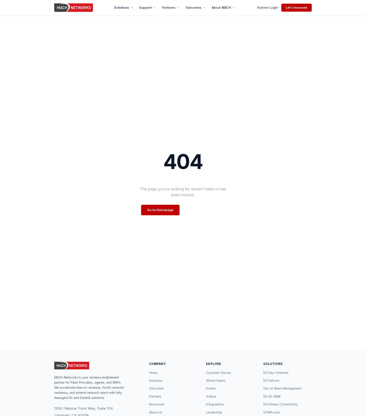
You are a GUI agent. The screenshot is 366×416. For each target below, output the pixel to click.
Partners (169, 7)
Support (145, 7)
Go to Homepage (160, 210)
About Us (155, 412)
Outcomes (194, 7)
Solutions (121, 7)
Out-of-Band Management (282, 388)
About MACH (221, 7)
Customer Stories (218, 372)
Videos (211, 396)
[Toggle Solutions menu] (131, 7)
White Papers (216, 380)
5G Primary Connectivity (280, 404)
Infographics (215, 404)
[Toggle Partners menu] (178, 7)
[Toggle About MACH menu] (233, 7)
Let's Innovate (296, 7)
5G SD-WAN (271, 396)
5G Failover (271, 380)
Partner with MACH (203, 210)
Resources (156, 404)
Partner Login (267, 7)
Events (211, 388)
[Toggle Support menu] (154, 7)
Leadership (214, 412)
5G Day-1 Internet (275, 372)
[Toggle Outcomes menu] (204, 7)
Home (153, 372)
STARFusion (271, 412)
